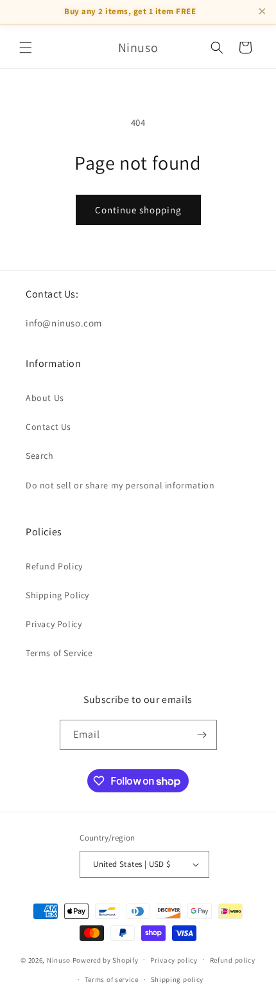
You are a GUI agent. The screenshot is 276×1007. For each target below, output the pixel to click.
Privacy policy (174, 960)
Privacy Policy (54, 624)
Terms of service (112, 979)
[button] (26, 47)
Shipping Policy (57, 595)
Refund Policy (54, 566)
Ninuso (59, 959)
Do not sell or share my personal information (120, 485)
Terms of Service (59, 653)
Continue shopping (138, 210)
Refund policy (232, 960)
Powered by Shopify (106, 959)
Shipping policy (177, 979)
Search (40, 455)
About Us (45, 398)
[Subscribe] (202, 735)
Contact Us (48, 426)
